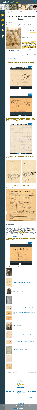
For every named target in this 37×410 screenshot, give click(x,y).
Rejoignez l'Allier (8, 393)
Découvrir (12, 11)
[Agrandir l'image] (13, 171)
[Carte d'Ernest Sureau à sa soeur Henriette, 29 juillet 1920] (9, 307)
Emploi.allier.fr (8, 401)
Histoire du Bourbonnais (3, 16)
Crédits (29, 393)
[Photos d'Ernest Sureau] (9, 291)
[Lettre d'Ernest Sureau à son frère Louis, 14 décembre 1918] (9, 282)
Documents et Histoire (19, 11)
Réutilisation (30, 397)
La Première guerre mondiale (28, 11)
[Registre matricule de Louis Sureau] (9, 349)
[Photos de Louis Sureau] (9, 325)
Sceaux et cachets (2, 27)
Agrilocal (7, 403)
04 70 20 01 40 (19, 401)
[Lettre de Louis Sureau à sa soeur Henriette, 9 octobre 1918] (9, 334)
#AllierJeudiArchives (2, 32)
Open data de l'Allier (9, 402)
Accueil (8, 11)
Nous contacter (2, 38)
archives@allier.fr (19, 400)
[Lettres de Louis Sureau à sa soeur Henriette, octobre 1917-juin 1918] (9, 341)
